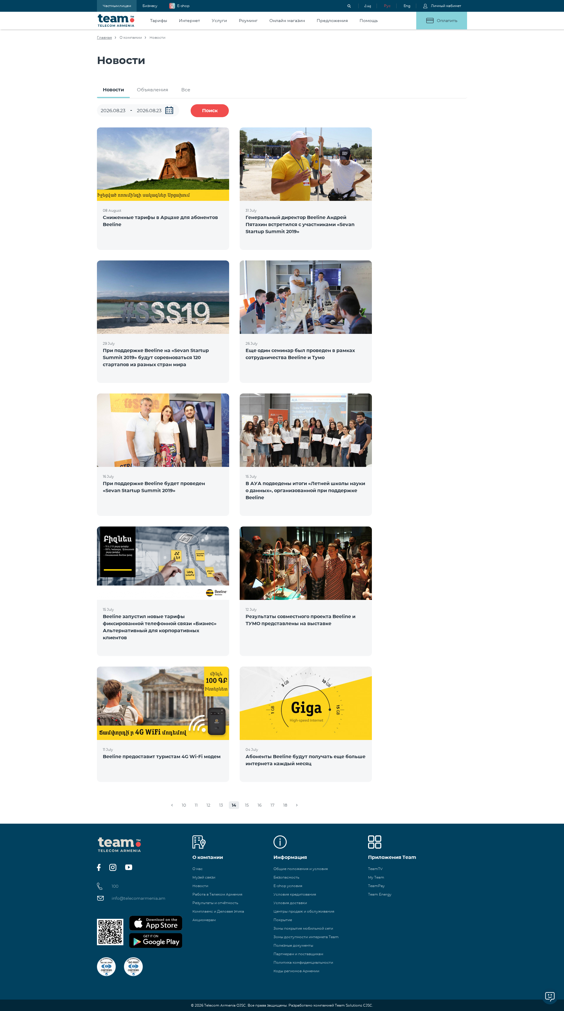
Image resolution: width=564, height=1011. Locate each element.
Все (185, 89)
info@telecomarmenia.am (138, 898)
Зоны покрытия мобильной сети (303, 928)
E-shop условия (287, 886)
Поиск (210, 110)
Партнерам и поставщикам (298, 954)
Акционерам (204, 920)
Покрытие (282, 920)
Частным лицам (117, 6)
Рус (387, 6)
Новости (113, 89)
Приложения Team (392, 857)
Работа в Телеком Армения (217, 894)
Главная (104, 37)
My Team (376, 877)
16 (260, 805)
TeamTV (375, 869)
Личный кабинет (446, 6)
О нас (197, 869)
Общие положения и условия (300, 869)
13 (221, 805)
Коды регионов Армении (296, 971)
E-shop (183, 6)
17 (272, 805)
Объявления (152, 89)
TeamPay (376, 886)
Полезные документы (293, 945)
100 (115, 886)
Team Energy (380, 894)
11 (196, 805)
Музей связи (203, 877)
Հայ (367, 6)
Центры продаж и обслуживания (303, 911)
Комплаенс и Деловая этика (218, 911)
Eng (407, 6)
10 (184, 805)
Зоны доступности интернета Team (306, 937)
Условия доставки (290, 903)
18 (285, 805)
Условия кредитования (294, 894)
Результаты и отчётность (215, 903)
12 (208, 805)
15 (247, 805)
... (169, 110)
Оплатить (447, 20)
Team (116, 20)
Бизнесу (149, 6)
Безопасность (286, 877)
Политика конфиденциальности (303, 962)
